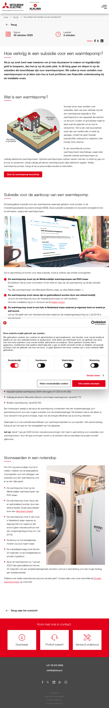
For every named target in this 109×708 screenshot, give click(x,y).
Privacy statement (54, 700)
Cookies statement (54, 703)
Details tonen (93, 375)
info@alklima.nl (54, 670)
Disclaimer (54, 693)
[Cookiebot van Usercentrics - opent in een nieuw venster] (93, 323)
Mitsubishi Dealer (24, 511)
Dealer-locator (58, 302)
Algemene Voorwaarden (54, 696)
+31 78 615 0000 (54, 665)
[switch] (41, 365)
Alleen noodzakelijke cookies (54, 383)
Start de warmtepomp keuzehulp (23, 174)
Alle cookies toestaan (88, 383)
